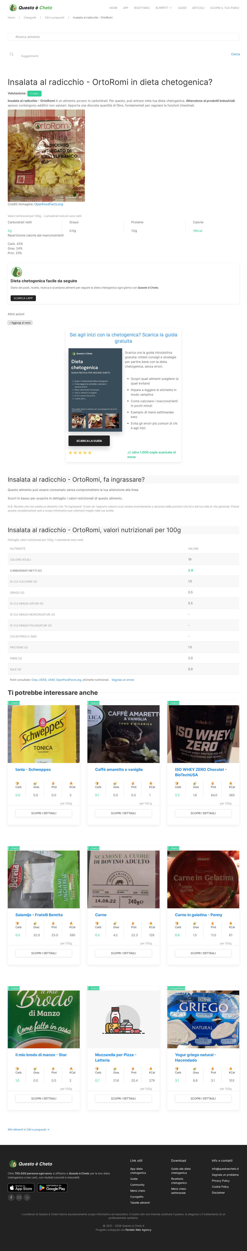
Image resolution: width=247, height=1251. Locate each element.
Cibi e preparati (54, 17)
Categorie (30, 17)
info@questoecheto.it (225, 1168)
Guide (182, 7)
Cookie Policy (220, 1186)
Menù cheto (137, 1190)
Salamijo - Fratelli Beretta (39, 915)
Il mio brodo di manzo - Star (41, 1055)
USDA (42, 679)
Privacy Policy (221, 1180)
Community (137, 1184)
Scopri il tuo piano (224, 7)
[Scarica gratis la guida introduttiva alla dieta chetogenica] (95, 390)
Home (113, 7)
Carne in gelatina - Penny (198, 915)
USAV (51, 679)
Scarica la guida (89, 440)
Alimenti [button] (162, 7)
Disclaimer (218, 1192)
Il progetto (136, 1196)
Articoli (198, 7)
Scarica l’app (23, 298)
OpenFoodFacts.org (48, 204)
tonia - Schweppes (33, 769)
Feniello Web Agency (138, 1229)
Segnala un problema (225, 1174)
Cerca (235, 54)
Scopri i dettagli (43, 813)
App (125, 7)
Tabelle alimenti (140, 1202)
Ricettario (142, 7)
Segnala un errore (123, 679)
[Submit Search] (11, 54)
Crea (34, 679)
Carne (101, 915)
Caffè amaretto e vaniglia (119, 769)
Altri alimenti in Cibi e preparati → (28, 1129)
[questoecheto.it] (31, 7)
